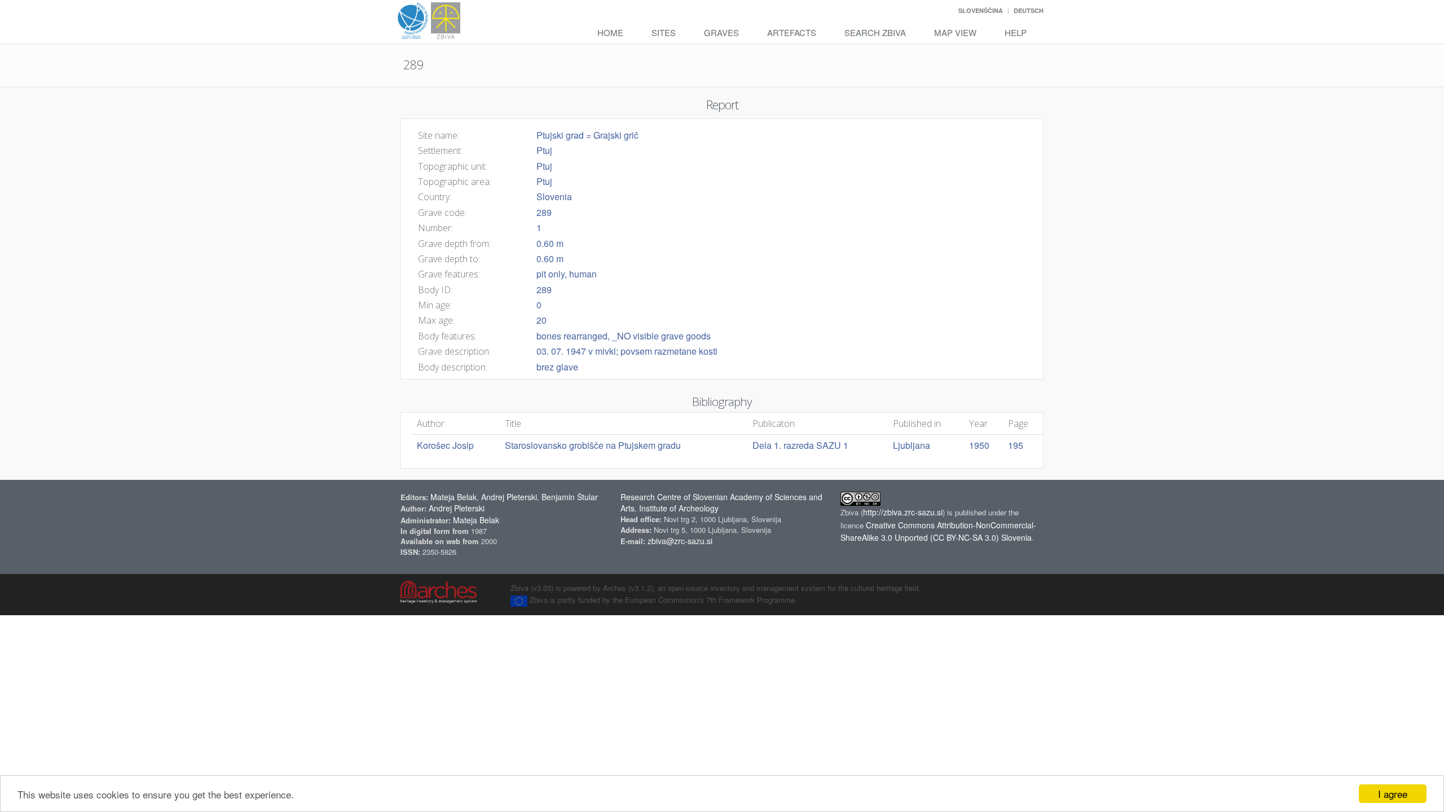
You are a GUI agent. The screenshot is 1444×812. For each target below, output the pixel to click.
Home (610, 32)
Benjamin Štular (570, 496)
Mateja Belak (453, 496)
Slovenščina (980, 10)
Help (1016, 32)
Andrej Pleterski (509, 496)
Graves (721, 32)
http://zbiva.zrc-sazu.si (903, 512)
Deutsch (1029, 10)
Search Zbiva (875, 32)
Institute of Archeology (679, 508)
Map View (955, 32)
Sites (663, 32)
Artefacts (791, 32)
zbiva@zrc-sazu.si (680, 540)
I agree (1392, 794)
